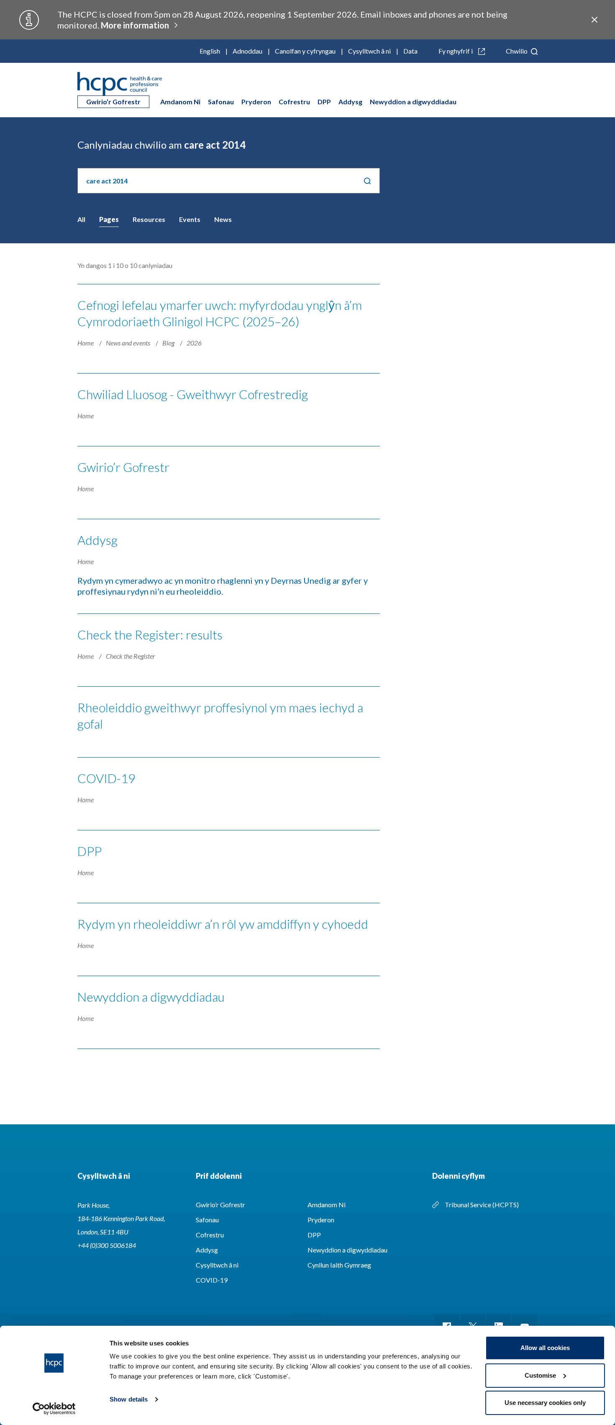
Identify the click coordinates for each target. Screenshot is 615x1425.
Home (86, 343)
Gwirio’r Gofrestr (113, 102)
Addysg (350, 102)
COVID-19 (106, 778)
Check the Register (130, 656)
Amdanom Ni (180, 102)
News (223, 219)
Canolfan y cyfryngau (305, 51)
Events (189, 219)
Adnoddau (247, 51)
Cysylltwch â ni (369, 51)
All (81, 219)
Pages (109, 219)
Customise (540, 1375)
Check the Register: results (150, 634)
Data (410, 51)
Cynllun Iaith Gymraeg (339, 1265)
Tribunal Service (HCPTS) (482, 1205)
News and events (128, 343)
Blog (169, 343)
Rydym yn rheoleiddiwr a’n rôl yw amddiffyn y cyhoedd (222, 923)
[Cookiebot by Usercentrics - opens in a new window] (54, 1408)
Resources (149, 219)
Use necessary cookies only (545, 1402)
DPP (324, 102)
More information (135, 25)
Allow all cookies (545, 1347)
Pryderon (256, 102)
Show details (129, 1399)
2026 (194, 343)
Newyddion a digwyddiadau (413, 102)
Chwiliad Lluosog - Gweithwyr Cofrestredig (192, 394)
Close (594, 19)
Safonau (221, 102)
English (210, 51)
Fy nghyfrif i (456, 51)
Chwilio (517, 51)
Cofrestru (294, 102)
